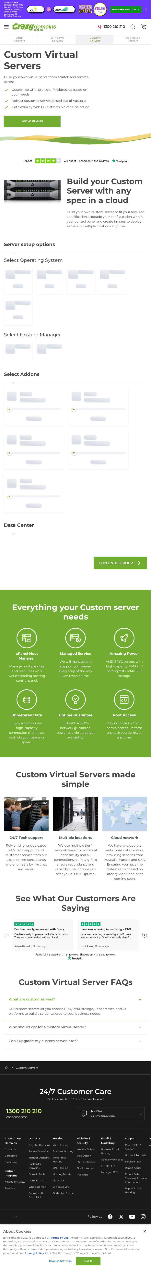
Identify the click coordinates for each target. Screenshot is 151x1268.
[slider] (9, 409)
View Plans (32, 121)
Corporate (11, 1155)
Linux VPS (58, 1180)
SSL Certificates (86, 1161)
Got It (88, 1260)
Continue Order (116, 563)
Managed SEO (109, 1172)
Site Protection (86, 1168)
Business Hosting (63, 1151)
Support (130, 1138)
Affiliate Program (15, 1181)
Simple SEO (108, 1165)
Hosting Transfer (62, 1174)
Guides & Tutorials (135, 1155)
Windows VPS (61, 1186)
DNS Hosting (60, 1167)
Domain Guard (37, 1180)
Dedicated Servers (63, 1193)
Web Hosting (60, 1145)
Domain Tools (37, 1174)
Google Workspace (112, 1159)
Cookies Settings (60, 1260)
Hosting (58, 1138)
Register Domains (39, 1145)
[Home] (7, 1068)
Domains (35, 1138)
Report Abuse (133, 1167)
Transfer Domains (39, 1157)
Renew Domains (38, 1151)
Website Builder (86, 1149)
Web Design (84, 1155)
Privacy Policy (34, 1253)
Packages (82, 1174)
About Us (10, 1149)
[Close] (144, 1231)
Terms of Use (59, 1237)
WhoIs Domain (38, 1186)
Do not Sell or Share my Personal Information (136, 1178)
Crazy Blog (11, 1161)
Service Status (133, 1161)
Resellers (10, 1188)
